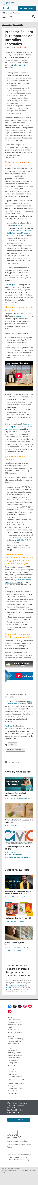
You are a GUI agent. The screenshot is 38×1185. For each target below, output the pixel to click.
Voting (26, 857)
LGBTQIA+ (8, 950)
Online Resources (14, 1058)
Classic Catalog (13, 1091)
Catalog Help (12, 1063)
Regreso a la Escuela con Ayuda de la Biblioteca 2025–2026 (18, 892)
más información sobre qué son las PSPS (18, 581)
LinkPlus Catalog (13, 1093)
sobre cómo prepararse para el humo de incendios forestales (18, 426)
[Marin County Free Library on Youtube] (30, 1006)
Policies (10, 1027)
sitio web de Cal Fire (22, 65)
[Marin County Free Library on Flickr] (20, 1006)
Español (12, 744)
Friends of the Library (15, 1038)
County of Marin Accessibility (17, 1141)
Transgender (17, 950)
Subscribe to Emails (15, 1032)
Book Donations (13, 1044)
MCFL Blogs (7, 24)
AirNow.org (17, 225)
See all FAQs (12, 1065)
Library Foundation (14, 1041)
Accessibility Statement (18, 1157)
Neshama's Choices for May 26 (18, 918)
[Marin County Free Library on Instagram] (25, 1006)
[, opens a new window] (17, 1137)
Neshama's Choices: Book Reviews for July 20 (15, 794)
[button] (3, 8)
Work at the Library (15, 1025)
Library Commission (15, 1022)
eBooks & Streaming (15, 1055)
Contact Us (12, 1072)
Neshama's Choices (23, 799)
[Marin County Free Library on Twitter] (15, 1006)
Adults (7, 799)
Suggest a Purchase (15, 1077)
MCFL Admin (18, 24)
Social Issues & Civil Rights (14, 857)
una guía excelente (21, 316)
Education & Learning (12, 897)
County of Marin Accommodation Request (19, 1145)
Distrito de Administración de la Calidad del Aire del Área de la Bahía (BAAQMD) (19, 233)
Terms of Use (11, 1155)
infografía (13, 285)
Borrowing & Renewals (16, 1052)
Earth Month (15, 825)
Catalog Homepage (15, 1086)
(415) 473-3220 (13, 1112)
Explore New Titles (15, 1088)
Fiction (13, 799)
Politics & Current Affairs (13, 855)
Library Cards (12, 1050)
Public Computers (14, 1060)
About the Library (14, 1020)
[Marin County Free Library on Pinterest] (10, 1011)
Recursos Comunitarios (15, 750)
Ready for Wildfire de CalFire (18, 702)
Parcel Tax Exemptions (16, 1079)
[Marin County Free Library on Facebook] (10, 1006)
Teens (13, 852)
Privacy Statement (24, 1155)
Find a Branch (12, 1074)
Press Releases (13, 1030)
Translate (9, 4)
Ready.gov (9, 726)
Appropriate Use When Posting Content (16, 986)
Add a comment (15, 762)
